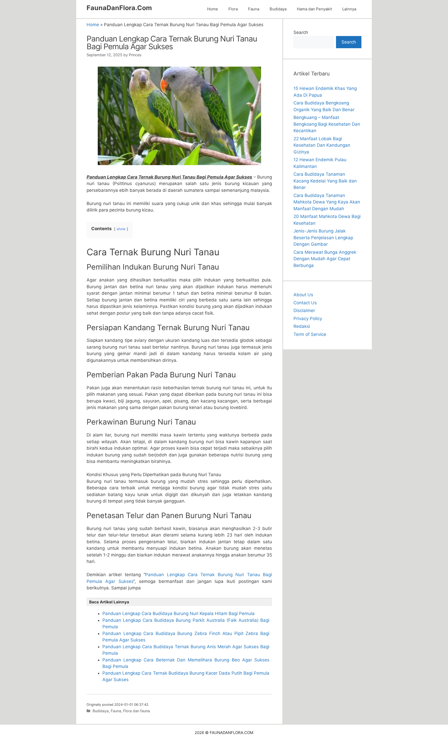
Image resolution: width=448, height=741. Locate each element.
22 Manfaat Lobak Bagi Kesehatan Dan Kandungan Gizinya (321, 145)
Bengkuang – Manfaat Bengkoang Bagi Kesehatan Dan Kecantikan (326, 124)
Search (300, 32)
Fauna (253, 8)
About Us (303, 294)
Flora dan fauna (136, 711)
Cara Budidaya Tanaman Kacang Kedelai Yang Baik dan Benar (325, 181)
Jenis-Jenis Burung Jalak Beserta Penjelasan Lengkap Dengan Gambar (323, 237)
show (121, 229)
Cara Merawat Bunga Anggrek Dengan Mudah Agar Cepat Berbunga (324, 259)
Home (212, 8)
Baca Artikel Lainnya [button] (109, 601)
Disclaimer (304, 310)
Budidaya (278, 8)
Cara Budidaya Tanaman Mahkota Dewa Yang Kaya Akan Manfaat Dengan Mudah (326, 202)
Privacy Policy (307, 318)
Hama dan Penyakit (314, 8)
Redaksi (301, 326)
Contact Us (305, 302)
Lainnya (349, 8)
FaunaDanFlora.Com (119, 8)
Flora (233, 8)
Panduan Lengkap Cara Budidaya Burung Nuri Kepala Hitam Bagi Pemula (178, 613)
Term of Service (309, 334)
